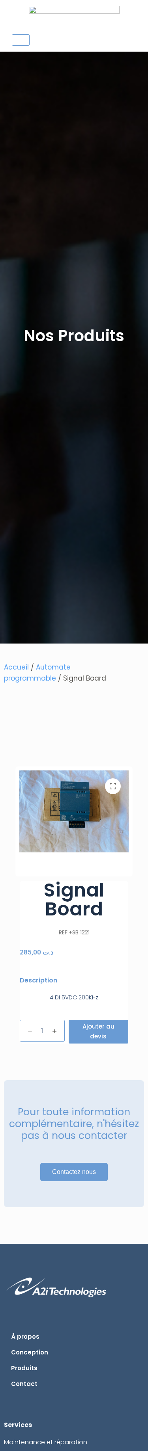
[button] (113, 786)
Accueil (16, 667)
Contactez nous (74, 1171)
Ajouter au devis (98, 1031)
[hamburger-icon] (21, 40)
